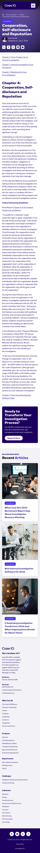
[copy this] (4, 47)
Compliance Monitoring (9, 746)
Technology (6, 822)
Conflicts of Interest (8, 783)
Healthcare (5, 806)
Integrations (6, 723)
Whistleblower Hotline (9, 743)
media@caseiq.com (8, 693)
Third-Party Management (10, 753)
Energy (4, 797)
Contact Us (5, 720)
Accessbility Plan (20, 848)
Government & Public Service (11, 803)
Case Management (8, 740)
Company (5, 713)
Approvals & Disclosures (9, 750)
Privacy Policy (20, 844)
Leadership (5, 717)
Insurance (5, 809)
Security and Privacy (8, 726)
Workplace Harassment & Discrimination (15, 780)
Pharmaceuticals (7, 819)
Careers (4, 710)
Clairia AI (5, 737)
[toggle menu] (33, 5)
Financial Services (7, 800)
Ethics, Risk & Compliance (10, 762)
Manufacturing (7, 816)
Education (5, 794)
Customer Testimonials (9, 707)
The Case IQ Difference (9, 704)
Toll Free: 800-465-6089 (9, 679)
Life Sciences (6, 813)
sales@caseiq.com (7, 687)
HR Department (7, 765)
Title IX (4, 768)
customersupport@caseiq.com (12, 690)
